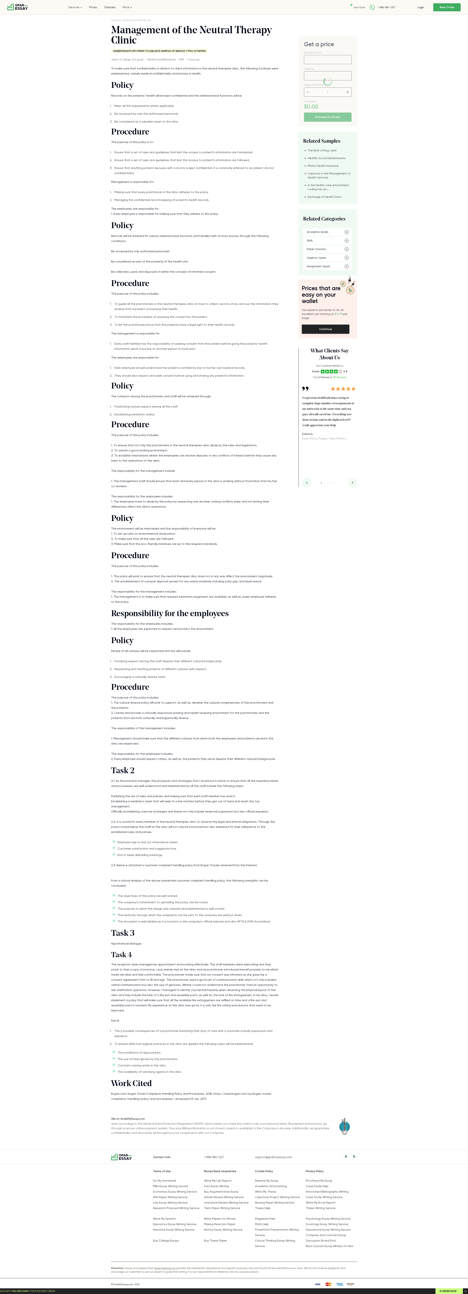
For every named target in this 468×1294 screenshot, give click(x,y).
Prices (93, 7)
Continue (325, 329)
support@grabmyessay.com (273, 1157)
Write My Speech (164, 1218)
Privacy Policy (315, 1171)
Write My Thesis (265, 1191)
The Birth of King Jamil (322, 150)
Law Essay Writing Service (170, 1202)
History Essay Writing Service (223, 1229)
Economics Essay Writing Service (175, 1191)
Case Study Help (317, 1186)
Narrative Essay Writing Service (174, 1229)
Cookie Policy (264, 1171)
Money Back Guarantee (220, 1171)
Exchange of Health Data (324, 197)
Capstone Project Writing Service (277, 1197)
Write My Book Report (320, 1202)
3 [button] (327, 482)
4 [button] (331, 482)
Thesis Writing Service (320, 1208)
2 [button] (324, 482)
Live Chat (359, 7)
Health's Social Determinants (327, 158)
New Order (447, 7)
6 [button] (337, 482)
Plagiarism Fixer (265, 1218)
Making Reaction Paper (219, 1224)
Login (421, 7)
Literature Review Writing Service (226, 1202)
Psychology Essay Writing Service (328, 1218)
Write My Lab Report (218, 1180)
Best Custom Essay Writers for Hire (329, 1246)
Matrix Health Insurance (323, 166)
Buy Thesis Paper (215, 1240)
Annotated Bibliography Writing (327, 1191)
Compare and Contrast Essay (326, 1235)
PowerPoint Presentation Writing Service (277, 1232)
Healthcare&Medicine (138, 20)
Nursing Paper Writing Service (274, 1202)
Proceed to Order (327, 117)
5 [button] (334, 482)
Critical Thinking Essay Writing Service (275, 1243)
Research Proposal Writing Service (176, 1208)
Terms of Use (162, 1171)
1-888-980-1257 (386, 7)
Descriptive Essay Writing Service (328, 1229)
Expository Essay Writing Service (174, 1224)
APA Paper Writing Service (170, 1197)
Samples (110, 7)
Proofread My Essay (319, 1180)
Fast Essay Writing (216, 1186)
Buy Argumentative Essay (221, 1191)
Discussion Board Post (321, 1240)
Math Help (262, 1224)
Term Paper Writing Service (222, 1208)
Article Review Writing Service (224, 1197)
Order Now (449, 1291)
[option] (329, 410)
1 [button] (321, 482)
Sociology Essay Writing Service (327, 1224)
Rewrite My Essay (266, 1180)
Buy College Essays (166, 1240)
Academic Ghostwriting (271, 1186)
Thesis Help (263, 1208)
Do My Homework (164, 1180)
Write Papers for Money (220, 1218)
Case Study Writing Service (324, 1197)
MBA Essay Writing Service (170, 1186)
